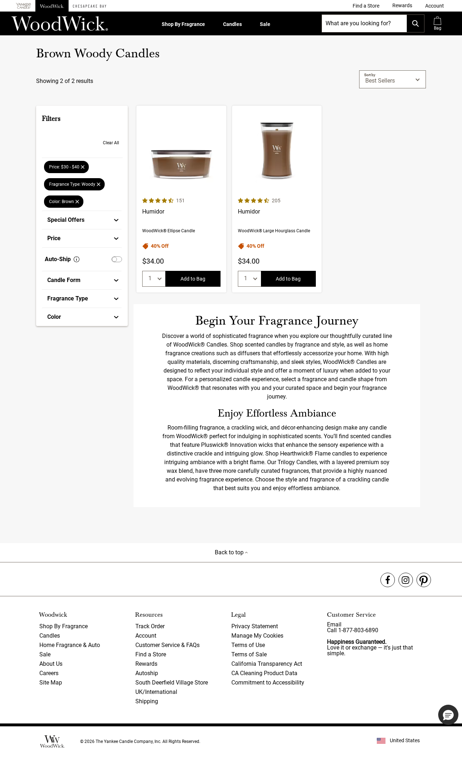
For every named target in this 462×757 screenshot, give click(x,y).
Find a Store (150, 654)
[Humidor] (181, 199)
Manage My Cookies (257, 635)
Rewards (146, 663)
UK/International (156, 691)
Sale (265, 24)
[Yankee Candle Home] (23, 5)
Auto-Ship (58, 259)
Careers (48, 673)
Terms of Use (248, 645)
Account (145, 635)
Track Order (150, 626)
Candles (232, 24)
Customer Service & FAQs (167, 645)
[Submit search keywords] (415, 23)
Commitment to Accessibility (267, 682)
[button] (434, 6)
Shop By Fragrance (183, 24)
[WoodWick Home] (52, 5)
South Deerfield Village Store (171, 682)
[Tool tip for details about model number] (76, 259)
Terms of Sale (249, 654)
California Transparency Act (266, 663)
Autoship (146, 673)
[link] (366, 6)
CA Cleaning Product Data (264, 673)
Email (334, 624)
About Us (50, 663)
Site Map (50, 682)
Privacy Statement (254, 626)
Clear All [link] (111, 142)
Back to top (230, 552)
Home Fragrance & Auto (69, 645)
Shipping (146, 701)
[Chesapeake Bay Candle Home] (89, 5)
